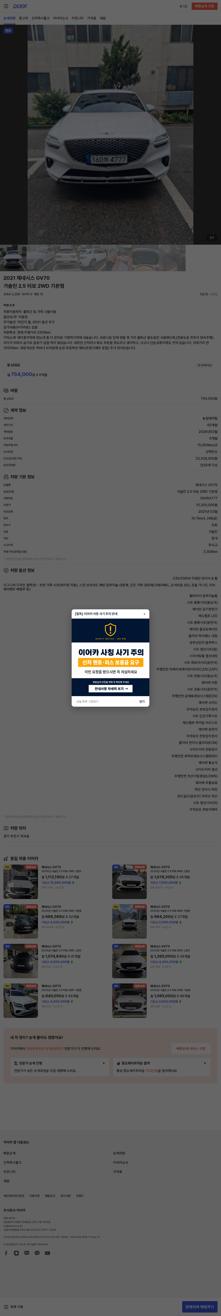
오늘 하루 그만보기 (87, 701)
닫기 (142, 701)
